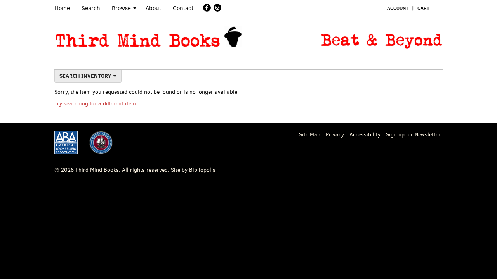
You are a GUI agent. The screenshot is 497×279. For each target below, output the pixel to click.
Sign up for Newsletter (413, 134)
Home (62, 8)
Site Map (309, 134)
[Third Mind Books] (148, 37)
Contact (183, 8)
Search (91, 8)
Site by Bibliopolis (193, 170)
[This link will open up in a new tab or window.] (66, 142)
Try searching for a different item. (95, 103)
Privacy (335, 134)
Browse (121, 8)
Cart (423, 8)
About (153, 8)
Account (397, 8)
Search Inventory (85, 76)
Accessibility (365, 134)
